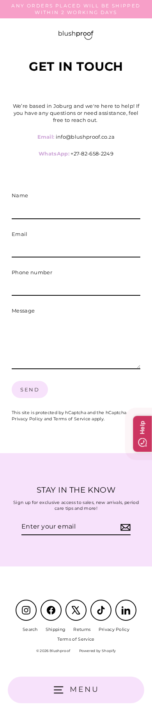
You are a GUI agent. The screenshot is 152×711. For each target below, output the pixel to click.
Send (29, 389)
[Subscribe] (124, 527)
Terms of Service (71, 419)
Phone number (32, 272)
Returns (81, 629)
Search (30, 629)
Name (20, 195)
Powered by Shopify (97, 650)
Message (23, 311)
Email (20, 234)
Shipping (56, 629)
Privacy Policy (27, 419)
